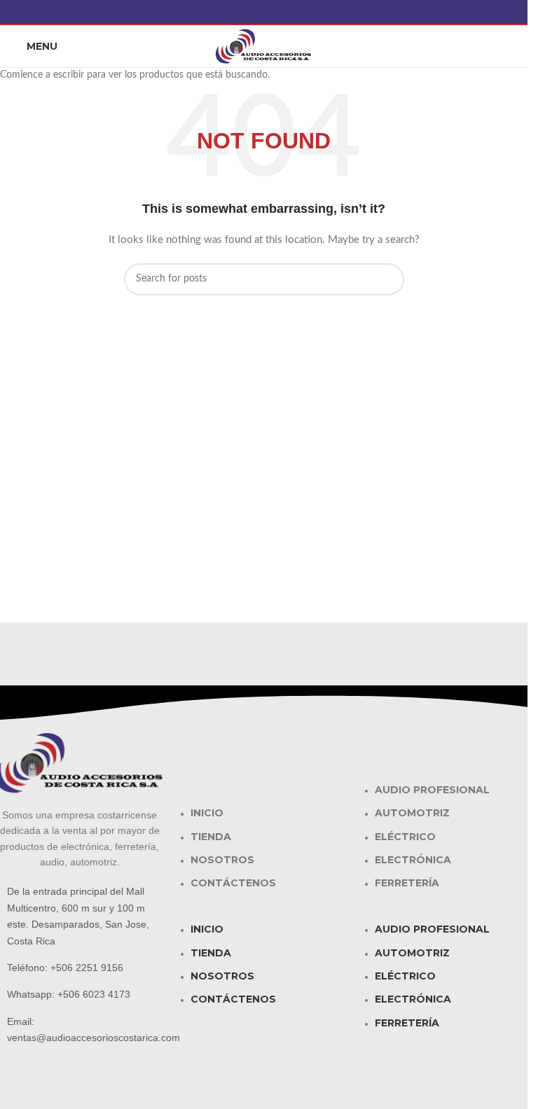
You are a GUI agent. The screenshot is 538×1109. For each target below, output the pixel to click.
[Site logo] (264, 46)
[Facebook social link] (264, 12)
